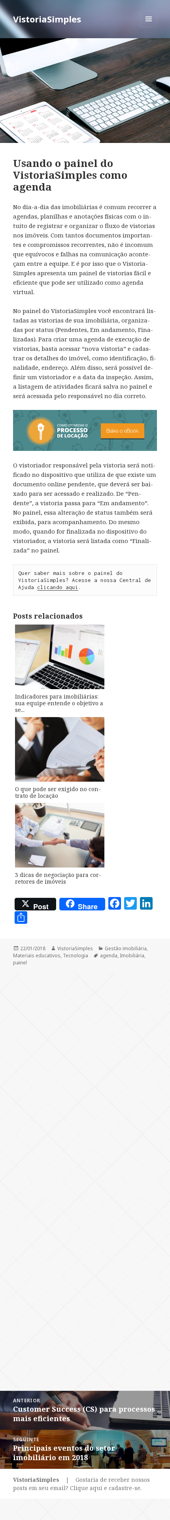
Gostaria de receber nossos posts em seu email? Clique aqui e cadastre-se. (81, 1484)
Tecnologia (75, 955)
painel (20, 962)
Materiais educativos (36, 955)
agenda (108, 955)
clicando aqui (57, 587)
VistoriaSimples (47, 19)
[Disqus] (85, 1071)
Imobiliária (132, 955)
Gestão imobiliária (126, 948)
